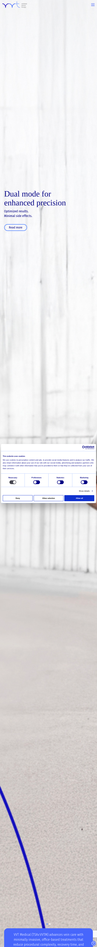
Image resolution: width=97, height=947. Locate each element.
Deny (18, 498)
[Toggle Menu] (93, 4)
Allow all (79, 498)
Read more (15, 227)
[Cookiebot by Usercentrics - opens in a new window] (84, 447)
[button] (47, 924)
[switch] (36, 482)
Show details (84, 491)
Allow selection (48, 498)
